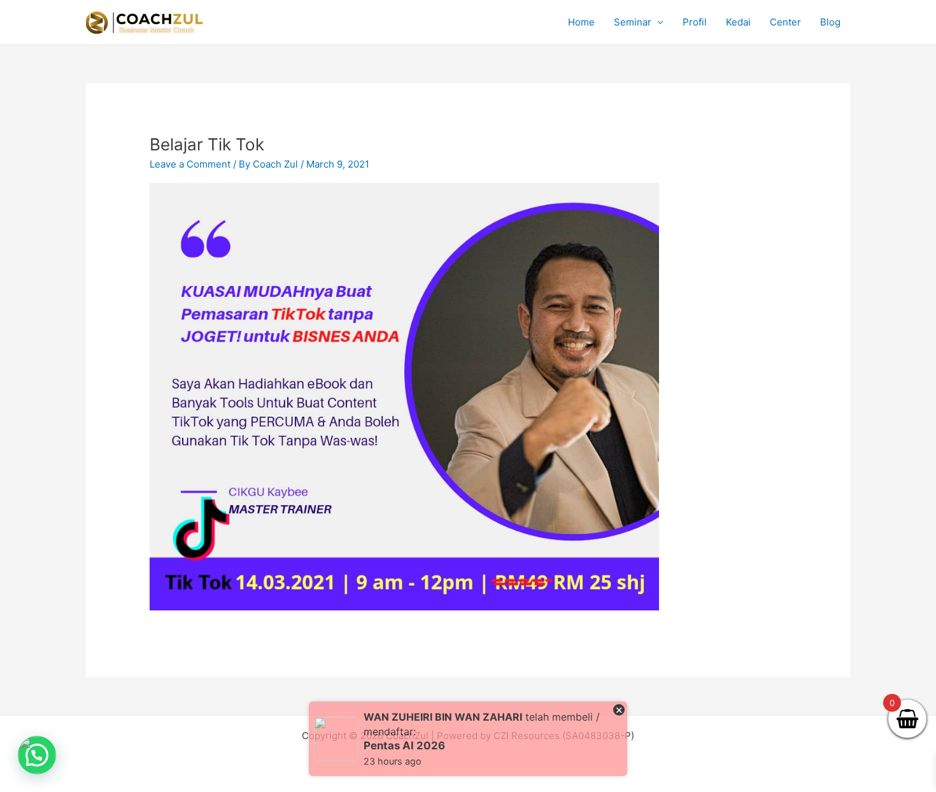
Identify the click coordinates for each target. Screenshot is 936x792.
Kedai (738, 22)
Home (581, 22)
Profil (695, 22)
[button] (37, 755)
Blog (830, 22)
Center (785, 22)
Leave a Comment (190, 164)
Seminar (632, 22)
